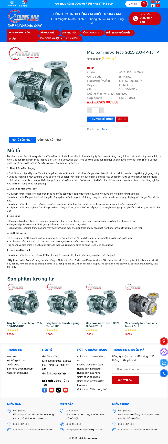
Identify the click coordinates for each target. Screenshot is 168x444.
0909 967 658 (21, 424)
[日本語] (153, 5)
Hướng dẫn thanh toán (89, 369)
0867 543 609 (64, 361)
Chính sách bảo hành (88, 377)
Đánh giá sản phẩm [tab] (50, 139)
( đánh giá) (109, 58)
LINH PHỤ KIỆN (69, 33)
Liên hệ (122, 119)
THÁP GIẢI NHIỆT (47, 33)
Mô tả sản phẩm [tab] (22, 139)
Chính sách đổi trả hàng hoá (92, 389)
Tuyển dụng (13, 365)
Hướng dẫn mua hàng (88, 373)
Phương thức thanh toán (90, 365)
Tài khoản (12, 6)
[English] (158, 1)
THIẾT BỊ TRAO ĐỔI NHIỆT (118, 33)
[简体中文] (153, 1)
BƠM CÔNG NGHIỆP (49, 38)
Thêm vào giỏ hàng (101, 119)
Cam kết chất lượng (17, 373)
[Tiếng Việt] (158, 5)
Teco (105, 129)
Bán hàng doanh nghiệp (20, 369)
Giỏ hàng (23, 3)
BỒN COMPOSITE (91, 33)
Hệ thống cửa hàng (17, 361)
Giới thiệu (12, 357)
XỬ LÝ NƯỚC (72, 38)
